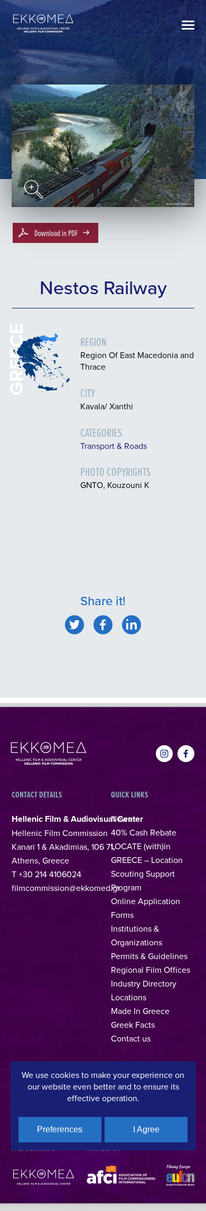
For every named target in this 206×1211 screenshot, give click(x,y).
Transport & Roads (113, 446)
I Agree (146, 1129)
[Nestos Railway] (74, 624)
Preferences (59, 1129)
